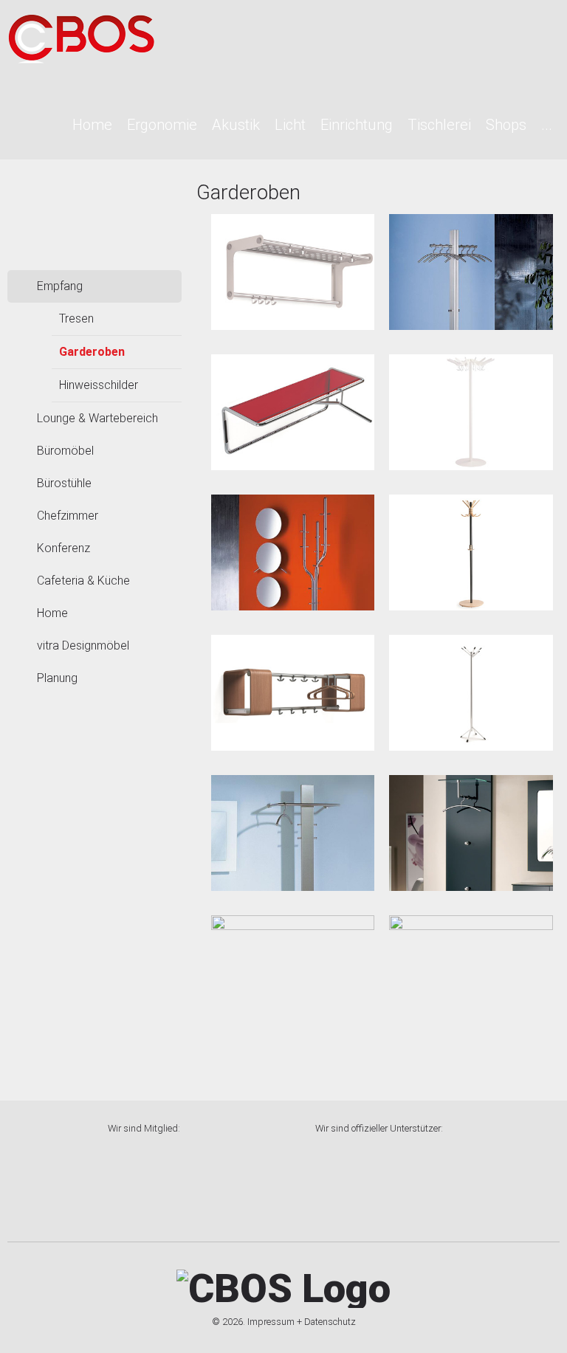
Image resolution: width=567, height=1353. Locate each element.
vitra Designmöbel (83, 645)
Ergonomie (162, 125)
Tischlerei (439, 125)
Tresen (76, 318)
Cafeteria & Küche (83, 581)
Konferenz (63, 548)
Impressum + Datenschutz (301, 1321)
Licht (290, 125)
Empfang (60, 286)
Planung (57, 678)
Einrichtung (356, 125)
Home (92, 125)
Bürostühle (64, 483)
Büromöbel (65, 451)
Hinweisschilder (98, 385)
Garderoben (92, 352)
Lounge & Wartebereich (97, 418)
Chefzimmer (67, 516)
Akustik (236, 125)
